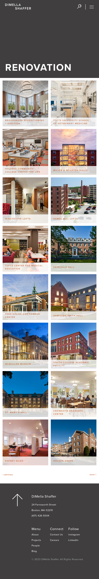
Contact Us (56, 534)
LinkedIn (73, 540)
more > (93, 474)
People (36, 545)
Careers (54, 540)
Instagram (74, 534)
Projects (36, 540)
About (35, 534)
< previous (8, 474)
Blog (34, 551)
